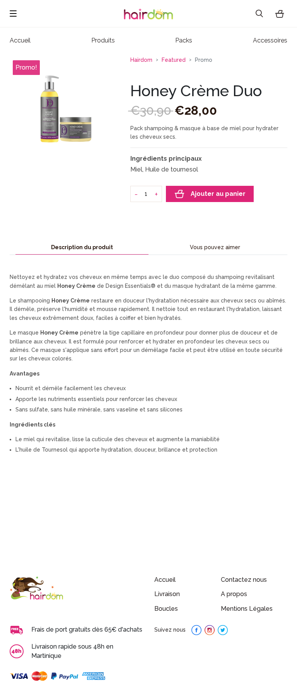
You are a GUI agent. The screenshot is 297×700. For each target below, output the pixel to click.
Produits (103, 40)
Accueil (165, 579)
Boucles (166, 608)
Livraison (167, 594)
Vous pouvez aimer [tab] (215, 247)
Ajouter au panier (218, 193)
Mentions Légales (247, 608)
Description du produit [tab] (82, 247)
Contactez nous (244, 579)
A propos (234, 594)
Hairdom (141, 60)
